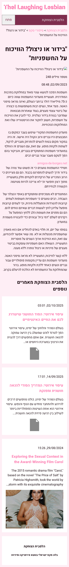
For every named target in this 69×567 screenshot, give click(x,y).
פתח (8, 20)
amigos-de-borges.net (52, 163)
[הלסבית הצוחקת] (34, 8)
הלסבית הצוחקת (53, 20)
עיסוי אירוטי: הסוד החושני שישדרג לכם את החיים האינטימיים (36, 317)
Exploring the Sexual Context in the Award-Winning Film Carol (37, 459)
